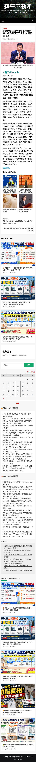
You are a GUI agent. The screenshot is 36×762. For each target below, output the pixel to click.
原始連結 (6, 168)
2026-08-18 (11, 272)
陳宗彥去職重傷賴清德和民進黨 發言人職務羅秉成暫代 (19, 228)
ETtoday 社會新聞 (10, 408)
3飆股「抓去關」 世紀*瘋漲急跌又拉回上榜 (17, 517)
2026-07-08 (11, 749)
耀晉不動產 (18, 7)
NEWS (4, 28)
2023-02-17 (12, 39)
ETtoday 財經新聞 (10, 476)
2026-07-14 (11, 715)
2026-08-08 (11, 306)
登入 (12, 355)
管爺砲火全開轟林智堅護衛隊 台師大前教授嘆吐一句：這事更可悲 (17, 221)
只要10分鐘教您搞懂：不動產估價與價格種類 (18, 570)
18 (8, 391)
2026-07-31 (11, 341)
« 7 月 (17, 403)
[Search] (33, 20)
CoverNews (27, 756)
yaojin (5, 39)
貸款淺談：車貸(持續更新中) (13, 564)
